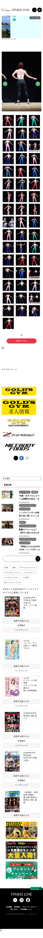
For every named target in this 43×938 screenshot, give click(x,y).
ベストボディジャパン (12, 572)
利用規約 (17, 907)
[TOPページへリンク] (15, 10)
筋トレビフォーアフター (13, 582)
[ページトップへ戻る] (36, 889)
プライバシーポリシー (29, 907)
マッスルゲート (29, 572)
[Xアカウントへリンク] (15, 901)
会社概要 (9, 907)
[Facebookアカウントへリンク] (28, 901)
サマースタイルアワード (28, 567)
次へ (38, 87)
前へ (5, 87)
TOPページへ (21, 341)
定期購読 (21, 625)
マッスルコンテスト (11, 577)
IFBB (6, 567)
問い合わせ (14, 909)
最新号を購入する (21, 621)
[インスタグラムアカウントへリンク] (21, 901)
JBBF (14, 567)
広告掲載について (26, 909)
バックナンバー (21, 630)
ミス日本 (26, 577)
